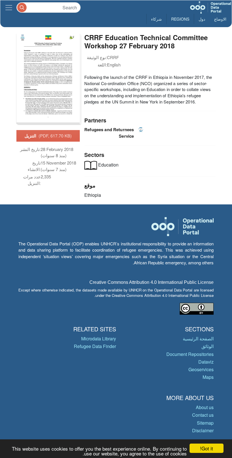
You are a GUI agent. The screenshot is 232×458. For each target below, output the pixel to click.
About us (205, 407)
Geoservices (201, 369)
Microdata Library (98, 338)
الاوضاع (220, 19)
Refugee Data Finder (95, 346)
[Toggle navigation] (8, 7)
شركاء (156, 19)
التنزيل (48, 136)
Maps (208, 377)
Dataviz (206, 361)
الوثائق (207, 346)
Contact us (203, 415)
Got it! (206, 448)
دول (202, 19)
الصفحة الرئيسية (198, 338)
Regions (180, 19)
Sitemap (205, 423)
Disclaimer (203, 430)
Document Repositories (190, 354)
